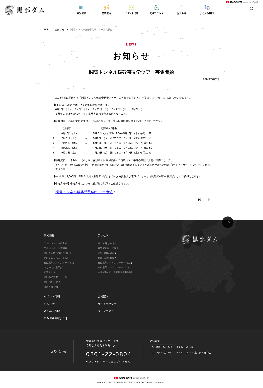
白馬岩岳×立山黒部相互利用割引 (115, 272)
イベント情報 (131, 13)
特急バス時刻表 (106, 257)
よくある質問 (207, 13)
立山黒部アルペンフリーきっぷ (114, 262)
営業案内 (106, 13)
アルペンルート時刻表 (55, 248)
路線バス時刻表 (106, 253)
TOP (46, 29)
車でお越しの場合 (107, 243)
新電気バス (49, 272)
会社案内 (103, 296)
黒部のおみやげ (52, 282)
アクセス (103, 235)
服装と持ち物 (51, 286)
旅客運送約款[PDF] (55, 318)
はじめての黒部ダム (54, 267)
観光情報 (81, 13)
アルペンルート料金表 (55, 243)
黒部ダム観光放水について (58, 253)
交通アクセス (157, 13)
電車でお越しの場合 (108, 248)
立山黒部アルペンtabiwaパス (113, 267)
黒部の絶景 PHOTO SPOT (58, 277)
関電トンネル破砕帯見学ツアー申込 (84, 192)
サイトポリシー (107, 303)
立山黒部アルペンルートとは (59, 262)
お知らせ (181, 13)
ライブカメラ (106, 310)
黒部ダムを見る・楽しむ (57, 257)
